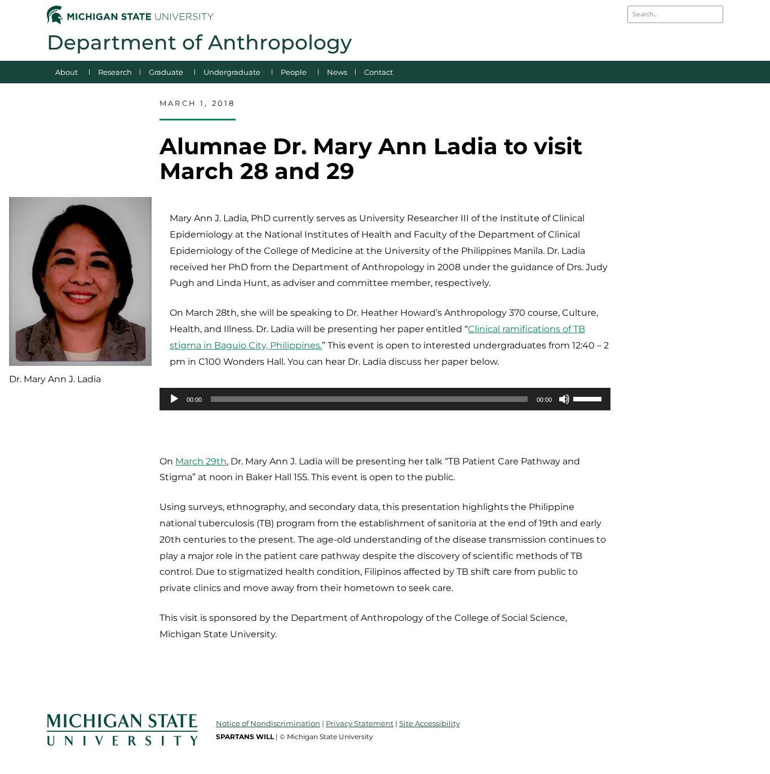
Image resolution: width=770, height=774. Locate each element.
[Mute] (564, 399)
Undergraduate (231, 72)
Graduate (166, 72)
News (337, 72)
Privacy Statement (359, 723)
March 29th (201, 461)
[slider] (589, 398)
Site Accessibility (429, 723)
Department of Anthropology (199, 42)
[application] (385, 399)
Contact (378, 72)
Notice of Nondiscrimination (268, 723)
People (294, 72)
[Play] (174, 399)
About (66, 72)
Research (115, 72)
